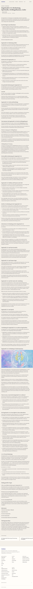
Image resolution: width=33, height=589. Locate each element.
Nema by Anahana (11, 1)
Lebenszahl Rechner (4, 570)
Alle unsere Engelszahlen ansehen (7, 39)
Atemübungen (14, 560)
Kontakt (13, 571)
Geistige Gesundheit (25, 557)
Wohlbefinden (21, 1)
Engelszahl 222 (4, 332)
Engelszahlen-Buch (4, 511)
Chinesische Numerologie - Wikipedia (7, 509)
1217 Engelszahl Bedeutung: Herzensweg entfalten (9, 539)
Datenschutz (14, 573)
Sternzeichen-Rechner (4, 573)
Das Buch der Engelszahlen (5, 513)
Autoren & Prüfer (14, 570)
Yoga (12, 557)
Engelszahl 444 (4, 340)
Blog (2, 565)
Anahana (3, 1)
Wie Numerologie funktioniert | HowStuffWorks (9, 517)
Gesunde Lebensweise (25, 560)
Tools (24, 1)
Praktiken (16, 1)
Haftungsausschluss (15, 576)
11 (13, 59)
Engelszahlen (3, 557)
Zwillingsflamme (22, 123)
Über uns (13, 568)
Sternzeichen (3, 560)
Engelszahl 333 (4, 336)
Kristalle (2, 563)
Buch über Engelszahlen (5, 515)
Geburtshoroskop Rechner (5, 571)
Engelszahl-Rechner (4, 568)
